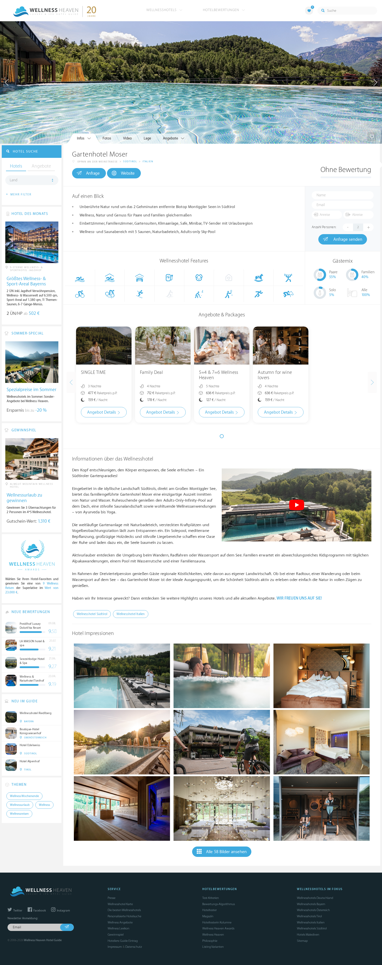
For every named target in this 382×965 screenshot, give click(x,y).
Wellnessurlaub (20, 805)
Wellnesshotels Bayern (311, 904)
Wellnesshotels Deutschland (315, 898)
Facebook (39, 910)
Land (13, 180)
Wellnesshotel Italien (131, 614)
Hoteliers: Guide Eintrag (123, 941)
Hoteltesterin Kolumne (216, 922)
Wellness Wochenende (24, 796)
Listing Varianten (213, 947)
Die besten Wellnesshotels (124, 910)
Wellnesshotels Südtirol (312, 928)
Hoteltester (209, 910)
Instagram (63, 910)
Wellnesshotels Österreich (313, 910)
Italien (148, 161)
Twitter (17, 910)
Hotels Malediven (308, 934)
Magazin (207, 916)
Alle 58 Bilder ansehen (226, 851)
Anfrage (93, 173)
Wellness (44, 805)
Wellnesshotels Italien (311, 922)
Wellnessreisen (19, 814)
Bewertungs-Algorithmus (218, 904)
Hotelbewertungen (221, 10)
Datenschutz (133, 947)
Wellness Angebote (120, 922)
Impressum (115, 947)
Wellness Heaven (213, 934)
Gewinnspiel (116, 934)
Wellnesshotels (162, 10)
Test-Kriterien (210, 898)
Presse (111, 898)
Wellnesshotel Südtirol (92, 614)
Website (128, 173)
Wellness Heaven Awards (218, 928)
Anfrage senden (347, 239)
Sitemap (302, 941)
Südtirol (130, 161)
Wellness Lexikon (118, 928)
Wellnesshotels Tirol (309, 916)
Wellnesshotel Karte (120, 904)
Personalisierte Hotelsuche (124, 916)
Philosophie (209, 941)
